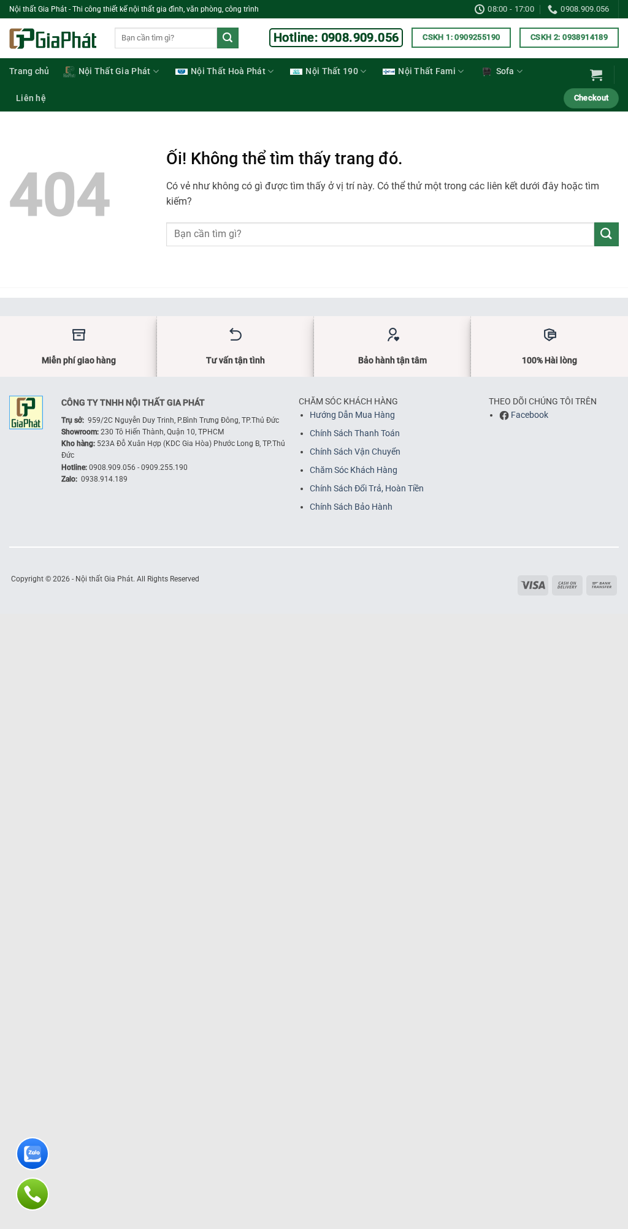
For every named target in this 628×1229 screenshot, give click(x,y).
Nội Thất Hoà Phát (228, 71)
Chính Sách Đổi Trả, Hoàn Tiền (367, 488)
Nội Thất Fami (427, 71)
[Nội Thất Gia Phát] (52, 39)
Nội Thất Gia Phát (114, 71)
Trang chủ (29, 71)
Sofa (505, 71)
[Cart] (596, 74)
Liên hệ (31, 98)
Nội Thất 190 (331, 71)
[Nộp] (227, 38)
